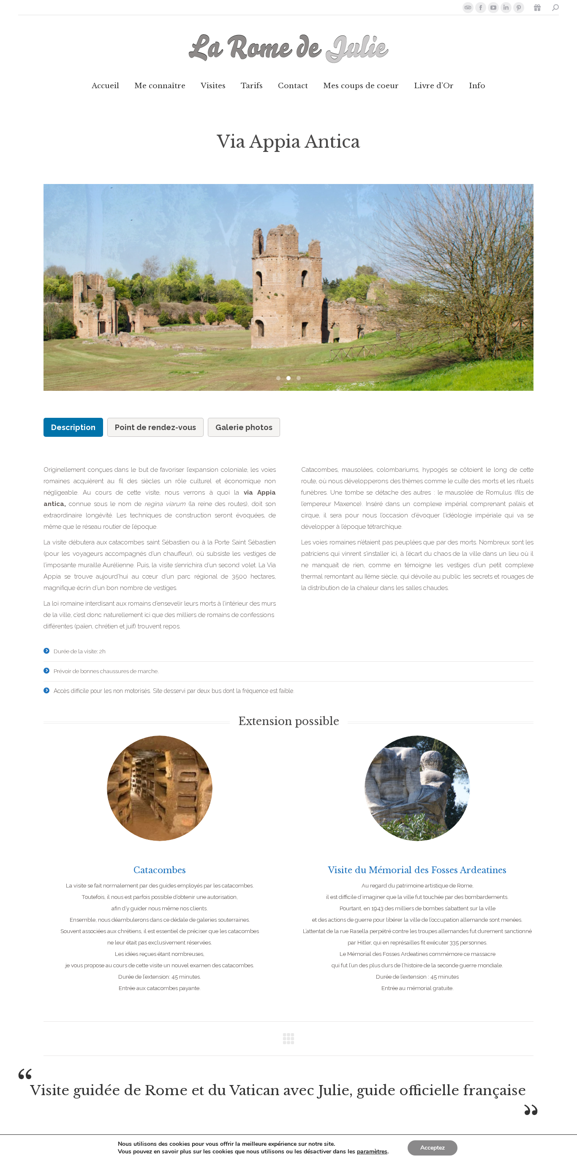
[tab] (73, 427)
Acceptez (432, 1148)
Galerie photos (243, 427)
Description (73, 427)
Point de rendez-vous (155, 427)
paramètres (372, 1152)
